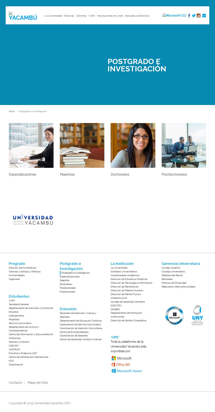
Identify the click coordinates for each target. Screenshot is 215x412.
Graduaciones (16, 315)
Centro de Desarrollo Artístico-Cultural (80, 339)
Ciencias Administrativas (22, 267)
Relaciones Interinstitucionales (178, 286)
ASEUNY (14, 345)
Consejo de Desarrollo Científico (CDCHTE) (128, 303)
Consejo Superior (171, 267)
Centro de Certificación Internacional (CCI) (28, 359)
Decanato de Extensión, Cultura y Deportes (78, 315)
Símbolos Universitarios (124, 271)
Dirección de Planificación (125, 286)
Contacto (15, 382)
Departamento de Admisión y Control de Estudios (31, 310)
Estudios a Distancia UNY (23, 353)
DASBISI (115, 309)
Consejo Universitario (173, 271)
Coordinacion (16, 364)
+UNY (12, 300)
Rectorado (167, 279)
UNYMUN (14, 349)
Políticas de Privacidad (174, 282)
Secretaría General (19, 304)
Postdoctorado (68, 287)
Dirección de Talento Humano (127, 290)
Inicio (12, 111)
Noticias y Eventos (19, 341)
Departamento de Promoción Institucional (126, 314)
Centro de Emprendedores (74, 332)
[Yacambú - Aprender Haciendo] (23, 16)
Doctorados (66, 284)
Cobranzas (15, 338)
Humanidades (17, 275)
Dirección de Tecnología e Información (131, 282)
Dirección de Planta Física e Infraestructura (126, 296)
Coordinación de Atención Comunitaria (81, 328)
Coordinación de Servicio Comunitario (80, 324)
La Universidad (119, 267)
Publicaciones (67, 291)
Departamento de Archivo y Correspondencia (24, 328)
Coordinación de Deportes (74, 335)
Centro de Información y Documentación (31, 334)
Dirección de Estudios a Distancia (129, 279)
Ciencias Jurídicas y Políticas (25, 271)
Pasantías (14, 319)
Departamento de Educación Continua (81, 320)
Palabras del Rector (172, 275)
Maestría (64, 280)
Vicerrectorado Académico (125, 275)
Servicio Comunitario (20, 323)
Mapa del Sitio (38, 382)
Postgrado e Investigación (76, 272)
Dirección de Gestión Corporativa (128, 320)
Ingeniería (14, 279)
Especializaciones (70, 276)
